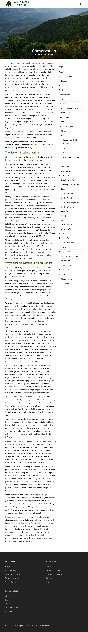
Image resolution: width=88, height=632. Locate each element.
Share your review (12, 574)
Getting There (64, 113)
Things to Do (64, 238)
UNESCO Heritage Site (70, 157)
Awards (8, 604)
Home (61, 122)
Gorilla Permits (67, 198)
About (61, 72)
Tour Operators (65, 270)
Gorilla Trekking (67, 242)
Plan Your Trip (65, 175)
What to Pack (66, 224)
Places (61, 162)
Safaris (61, 233)
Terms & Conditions (54, 574)
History (64, 153)
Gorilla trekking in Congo (15, 281)
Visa (62, 220)
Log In (7, 600)
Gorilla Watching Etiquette (68, 209)
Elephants (65, 283)
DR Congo (63, 103)
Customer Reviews (53, 570)
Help (47, 582)
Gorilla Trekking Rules (70, 202)
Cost (63, 189)
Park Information (66, 126)
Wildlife (62, 274)
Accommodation (65, 76)
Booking (62, 90)
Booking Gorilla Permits (70, 184)
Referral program (12, 582)
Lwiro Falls (65, 166)
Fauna (63, 135)
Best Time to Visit (68, 180)
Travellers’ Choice (12, 607)
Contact (62, 99)
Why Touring (10, 570)
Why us (8, 567)
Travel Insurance (12, 578)
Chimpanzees (66, 279)
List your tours (11, 596)
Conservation (64, 94)
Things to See (64, 252)
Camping (64, 81)
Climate (64, 131)
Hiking (63, 247)
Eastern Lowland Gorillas (70, 142)
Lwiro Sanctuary (67, 171)
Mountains (65, 261)
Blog (61, 85)
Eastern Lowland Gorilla (68, 108)
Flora (63, 148)
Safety (63, 215)
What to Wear (66, 229)
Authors (8, 611)
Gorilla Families (65, 117)
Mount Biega (68, 265)
